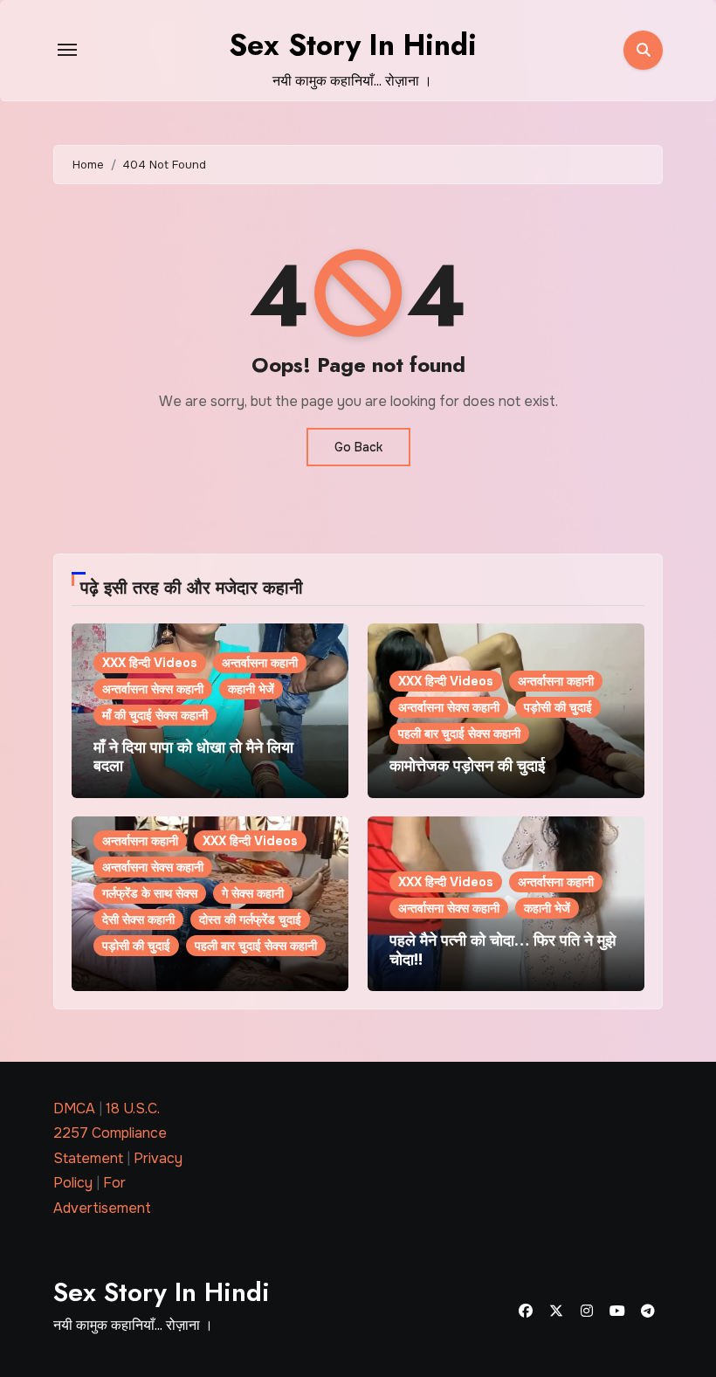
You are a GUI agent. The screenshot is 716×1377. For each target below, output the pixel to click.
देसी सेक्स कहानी (138, 919)
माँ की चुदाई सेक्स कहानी (155, 715)
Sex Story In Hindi (353, 44)
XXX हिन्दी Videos (149, 663)
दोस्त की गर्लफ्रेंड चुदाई (250, 919)
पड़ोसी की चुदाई (558, 707)
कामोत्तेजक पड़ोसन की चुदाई (467, 765)
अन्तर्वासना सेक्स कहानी (152, 689)
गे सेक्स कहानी (253, 893)
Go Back (358, 447)
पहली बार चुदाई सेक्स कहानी (459, 733)
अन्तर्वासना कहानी (260, 663)
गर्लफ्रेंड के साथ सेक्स (149, 893)
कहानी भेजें (251, 689)
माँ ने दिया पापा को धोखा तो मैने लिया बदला (193, 757)
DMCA (74, 1108)
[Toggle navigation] (67, 49)
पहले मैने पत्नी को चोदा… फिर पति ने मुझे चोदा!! (502, 950)
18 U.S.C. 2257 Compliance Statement (110, 1133)
